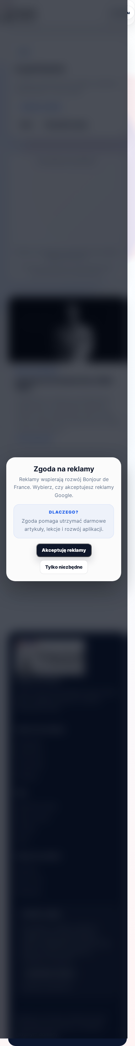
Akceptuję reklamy (64, 550)
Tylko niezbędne (64, 567)
